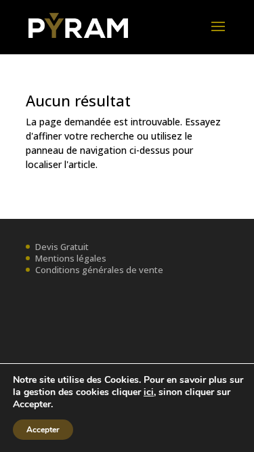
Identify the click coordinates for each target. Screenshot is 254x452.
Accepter (43, 429)
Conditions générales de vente (99, 270)
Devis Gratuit (62, 247)
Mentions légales (70, 258)
